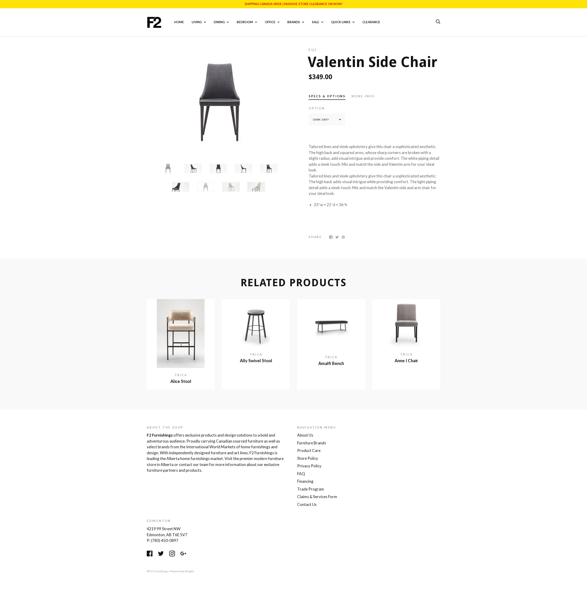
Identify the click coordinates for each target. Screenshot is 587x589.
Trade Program (310, 489)
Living (197, 22)
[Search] (438, 22)
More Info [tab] (363, 96)
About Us (305, 435)
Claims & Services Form (317, 496)
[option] (218, 101)
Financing (305, 481)
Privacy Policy (309, 465)
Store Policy (307, 458)
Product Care (309, 450)
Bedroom (245, 22)
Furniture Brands (311, 442)
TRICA (180, 375)
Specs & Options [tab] (327, 96)
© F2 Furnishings (157, 571)
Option (317, 108)
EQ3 (313, 50)
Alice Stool (180, 381)
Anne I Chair (406, 360)
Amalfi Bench (331, 363)
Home (179, 22)
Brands (294, 22)
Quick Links (341, 22)
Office (270, 22)
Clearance (371, 22)
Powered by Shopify (182, 571)
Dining (219, 22)
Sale (316, 22)
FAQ (301, 473)
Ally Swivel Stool (256, 360)
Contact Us (307, 504)
